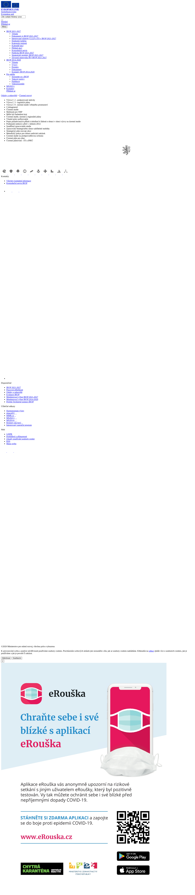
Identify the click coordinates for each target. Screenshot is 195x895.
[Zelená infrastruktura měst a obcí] (18, 174)
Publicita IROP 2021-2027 (23, 53)
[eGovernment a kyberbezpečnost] (4, 174)
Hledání (4, 22)
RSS (8, 441)
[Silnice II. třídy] (25, 174)
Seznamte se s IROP (20, 77)
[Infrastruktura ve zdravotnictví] (45, 174)
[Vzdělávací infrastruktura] (31, 174)
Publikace (16, 81)
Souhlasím (17, 658)
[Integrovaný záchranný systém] (11, 174)
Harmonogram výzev (15, 411)
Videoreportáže (18, 84)
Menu (4, 27)
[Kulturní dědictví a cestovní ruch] (52, 174)
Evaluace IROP (13, 394)
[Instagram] (22, 191)
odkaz (151, 651)
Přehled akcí (17, 48)
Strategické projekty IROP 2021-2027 (27, 55)
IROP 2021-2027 (13, 31)
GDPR (9, 434)
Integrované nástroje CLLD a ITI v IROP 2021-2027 (34, 38)
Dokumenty (17, 69)
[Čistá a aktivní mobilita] (66, 174)
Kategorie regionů (19, 43)
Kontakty (10, 88)
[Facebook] (9, 191)
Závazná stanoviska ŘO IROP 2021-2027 (29, 57)
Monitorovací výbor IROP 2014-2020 (22, 399)
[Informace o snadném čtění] (100, 378)
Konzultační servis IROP (16, 183)
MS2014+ (11, 420)
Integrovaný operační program (19, 425)
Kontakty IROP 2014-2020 (23, 72)
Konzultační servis (19, 50)
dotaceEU (11, 413)
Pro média (10, 74)
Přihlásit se (5, 24)
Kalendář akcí (17, 46)
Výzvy (14, 65)
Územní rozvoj (25, 95)
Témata (15, 34)
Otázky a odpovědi (9, 95)
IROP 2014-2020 (13, 60)
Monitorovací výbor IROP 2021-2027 (22, 397)
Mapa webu (11, 444)
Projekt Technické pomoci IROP (20, 402)
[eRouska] (83, 893)
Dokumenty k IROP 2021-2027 (25, 36)
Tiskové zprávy (18, 79)
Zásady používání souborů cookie (20, 439)
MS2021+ (10, 86)
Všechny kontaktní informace (18, 181)
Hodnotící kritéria (19, 41)
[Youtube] (15, 191)
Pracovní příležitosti (14, 390)
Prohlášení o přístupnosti (16, 436)
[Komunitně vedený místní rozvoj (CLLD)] (59, 174)
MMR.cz (11, 415)
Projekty (15, 67)
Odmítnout (6, 658)
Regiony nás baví (14, 423)
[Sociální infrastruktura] (38, 174)
